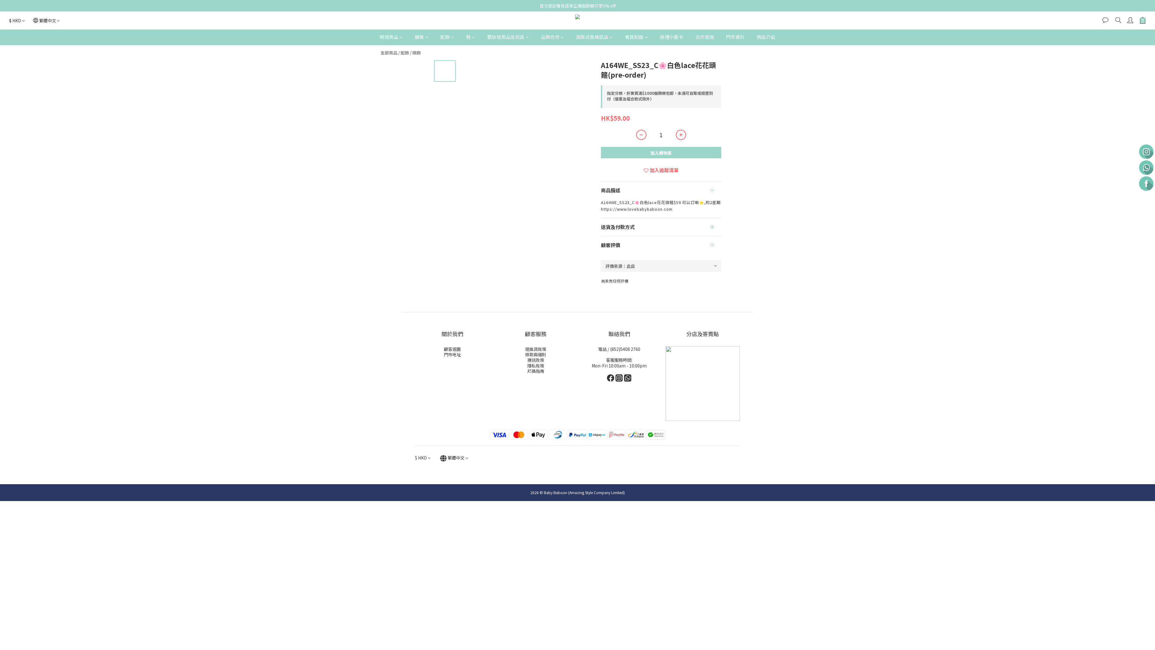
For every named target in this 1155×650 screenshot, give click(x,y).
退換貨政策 (535, 349)
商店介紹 (766, 37)
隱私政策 (535, 366)
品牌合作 (550, 37)
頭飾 (416, 53)
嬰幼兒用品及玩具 (506, 37)
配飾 (445, 37)
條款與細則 (535, 354)
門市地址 (452, 354)
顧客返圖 (452, 349)
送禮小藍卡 (671, 37)
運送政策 (535, 360)
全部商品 (388, 53)
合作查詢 (704, 37)
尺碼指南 (535, 371)
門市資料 (735, 37)
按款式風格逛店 (592, 37)
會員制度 (634, 37)
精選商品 (389, 37)
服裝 (419, 37)
